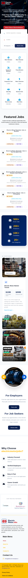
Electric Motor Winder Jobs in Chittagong (16, 193)
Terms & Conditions (7, 575)
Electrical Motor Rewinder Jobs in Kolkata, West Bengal (16, 172)
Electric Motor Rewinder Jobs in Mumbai (16, 130)
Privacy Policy (6, 572)
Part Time (19, 144)
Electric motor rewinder (16, 140)
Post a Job (14, 407)
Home (4, 540)
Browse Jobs (14, 427)
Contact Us (6, 551)
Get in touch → (10, 273)
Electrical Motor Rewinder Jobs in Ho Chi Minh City (16, 151)
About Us (5, 544)
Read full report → (9, 310)
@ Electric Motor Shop (16, 135)
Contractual (10, 144)
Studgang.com (6, 568)
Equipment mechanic (21, 161)
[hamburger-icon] (25, 3)
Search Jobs (20, 45)
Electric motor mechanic (17, 139)
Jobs (4, 547)
